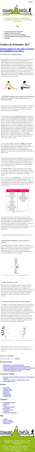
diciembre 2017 (7, 395)
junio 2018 (6, 392)
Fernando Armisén (8, 377)
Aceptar (17, 451)
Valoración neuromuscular (10, 412)
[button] (17, 26)
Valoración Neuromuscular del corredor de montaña (16, 366)
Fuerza (5, 405)
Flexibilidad (10, 355)
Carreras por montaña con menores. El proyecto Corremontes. (19, 368)
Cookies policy (17, 444)
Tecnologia (6, 411)
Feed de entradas (7, 420)
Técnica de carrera (8, 409)
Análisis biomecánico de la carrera (12, 370)
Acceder (5, 419)
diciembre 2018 (7, 389)
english (30, 2)
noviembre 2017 (7, 396)
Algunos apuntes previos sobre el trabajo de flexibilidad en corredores (17, 50)
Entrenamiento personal (9, 402)
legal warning (15, 442)
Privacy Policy (25, 442)
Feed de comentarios (8, 421)
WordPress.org (7, 423)
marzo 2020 (6, 387)
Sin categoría (6, 408)
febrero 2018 (6, 393)
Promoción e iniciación (9, 407)
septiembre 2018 (7, 390)
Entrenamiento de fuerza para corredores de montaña (16, 369)
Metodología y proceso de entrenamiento (13, 365)
